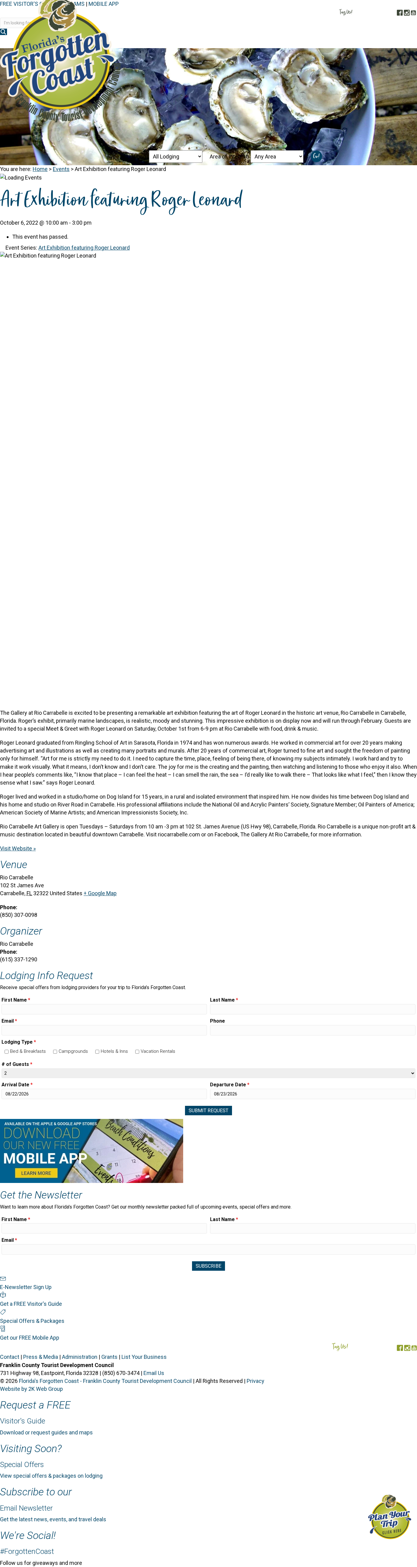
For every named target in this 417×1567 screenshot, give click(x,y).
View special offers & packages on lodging (51, 1476)
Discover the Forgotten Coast (172, 42)
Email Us (153, 1373)
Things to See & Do (292, 42)
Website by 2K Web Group (31, 1389)
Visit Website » (18, 848)
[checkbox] (7, 1052)
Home (40, 169)
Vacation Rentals (158, 1051)
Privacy (255, 1381)
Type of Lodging (126, 156)
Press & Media (40, 1357)
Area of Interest (229, 156)
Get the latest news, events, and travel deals (53, 1519)
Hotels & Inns (114, 1051)
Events (61, 169)
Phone (217, 1021)
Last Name (224, 1000)
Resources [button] (397, 42)
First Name (16, 1000)
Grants (109, 1357)
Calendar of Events (351, 42)
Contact (9, 1357)
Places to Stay (239, 42)
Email (9, 1021)
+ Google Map (100, 893)
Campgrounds (73, 1051)
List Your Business (144, 1357)
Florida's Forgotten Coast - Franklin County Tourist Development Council (105, 1381)
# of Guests (17, 1064)
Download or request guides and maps (46, 1432)
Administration (79, 1357)
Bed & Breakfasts (28, 1051)
